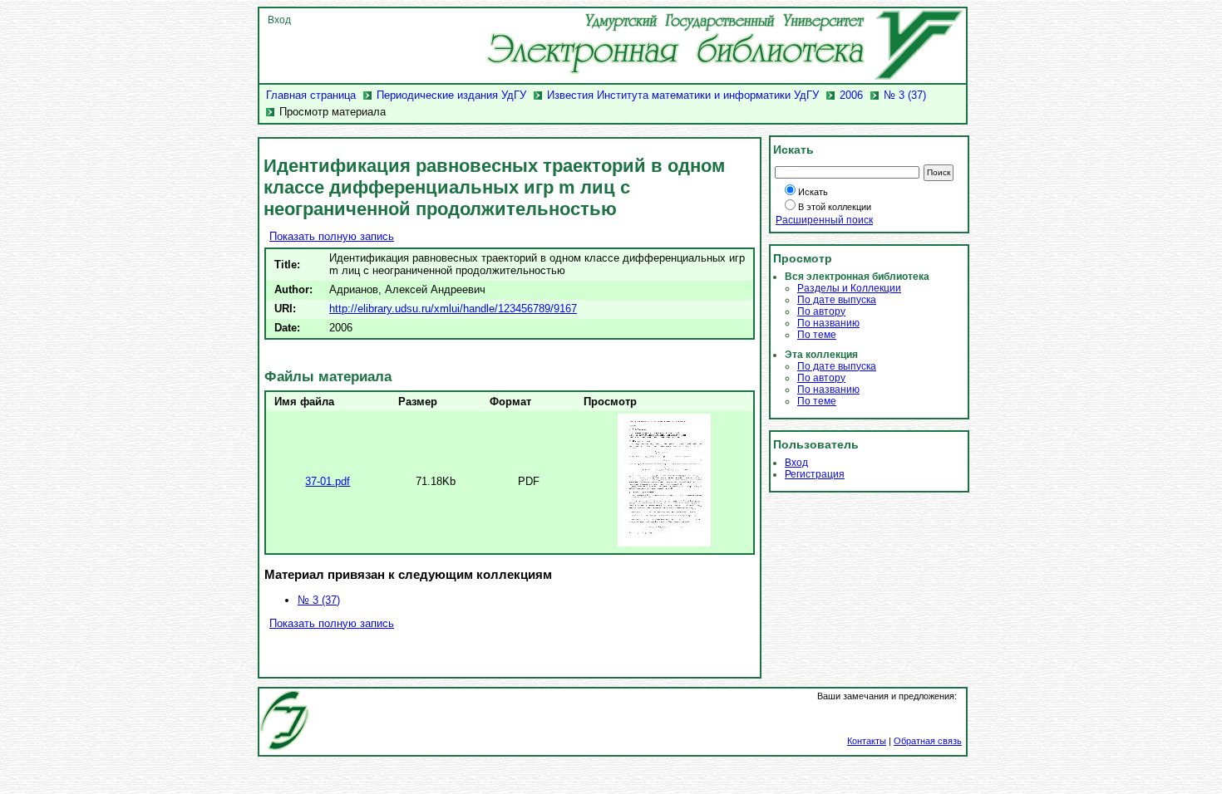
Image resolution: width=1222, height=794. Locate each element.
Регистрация (815, 474)
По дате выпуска (836, 300)
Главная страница (311, 95)
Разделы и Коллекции (849, 288)
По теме (816, 335)
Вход (279, 20)
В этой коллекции (834, 207)
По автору (821, 311)
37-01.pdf (327, 481)
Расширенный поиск (824, 220)
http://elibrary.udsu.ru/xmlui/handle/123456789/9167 (453, 308)
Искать (813, 192)
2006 (851, 95)
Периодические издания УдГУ (451, 95)
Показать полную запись (331, 236)
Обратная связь (928, 741)
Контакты (866, 741)
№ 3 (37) (905, 95)
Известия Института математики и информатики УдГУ (683, 95)
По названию (828, 323)
